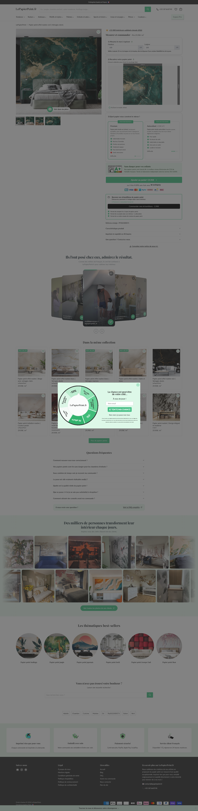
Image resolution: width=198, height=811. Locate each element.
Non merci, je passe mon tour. (119, 415)
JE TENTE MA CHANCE (120, 409)
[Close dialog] (137, 384)
